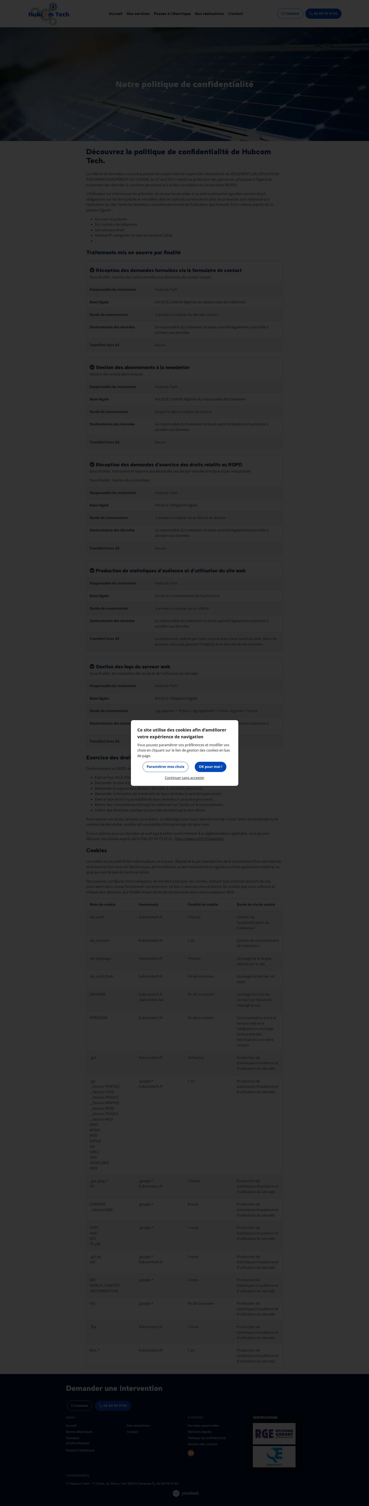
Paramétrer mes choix (165, 766)
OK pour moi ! (210, 766)
